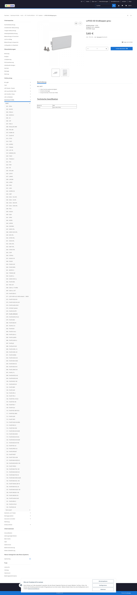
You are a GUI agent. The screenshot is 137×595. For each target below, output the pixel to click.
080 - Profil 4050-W (11, 323)
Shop (130, 1)
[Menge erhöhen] (106, 48)
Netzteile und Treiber (10, 513)
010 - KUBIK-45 (10, 132)
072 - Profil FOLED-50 (11, 299)
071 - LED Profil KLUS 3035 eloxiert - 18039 (17, 296)
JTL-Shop (129, 593)
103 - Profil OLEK (10, 390)
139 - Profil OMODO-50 (12, 495)
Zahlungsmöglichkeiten (10, 536)
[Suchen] (114, 5)
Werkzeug (7, 521)
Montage (6, 71)
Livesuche (7, 567)
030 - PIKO (9, 185)
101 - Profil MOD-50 (11, 384)
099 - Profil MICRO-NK (12, 378)
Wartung (6, 74)
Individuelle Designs (9, 65)
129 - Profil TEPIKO (11, 466)
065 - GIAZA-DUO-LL (11, 279)
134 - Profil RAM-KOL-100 (13, 481)
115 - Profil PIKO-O (11, 425)
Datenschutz (7, 544)
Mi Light (6, 82)
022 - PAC (8, 162)
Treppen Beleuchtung (10, 30)
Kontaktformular (115, 1)
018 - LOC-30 (9, 150)
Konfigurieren (103, 585)
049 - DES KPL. (10, 235)
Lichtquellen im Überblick (11, 45)
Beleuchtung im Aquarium (11, 42)
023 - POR (8, 165)
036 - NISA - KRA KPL (11, 203)
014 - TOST (9, 141)
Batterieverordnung (9, 547)
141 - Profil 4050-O (11, 501)
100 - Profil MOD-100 (11, 381)
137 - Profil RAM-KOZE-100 (13, 489)
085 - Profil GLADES (11, 337)
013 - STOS (9, 138)
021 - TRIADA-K (10, 159)
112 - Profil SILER (10, 416)
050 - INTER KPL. (10, 238)
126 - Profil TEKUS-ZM (12, 457)
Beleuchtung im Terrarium (11, 36)
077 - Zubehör (95, 27)
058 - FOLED (9, 261)
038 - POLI (9, 208)
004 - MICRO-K (10, 115)
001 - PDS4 (9, 106)
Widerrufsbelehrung (9, 550)
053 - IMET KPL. (10, 246)
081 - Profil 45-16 (10, 325)
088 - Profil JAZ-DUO (11, 346)
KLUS (7, 103)
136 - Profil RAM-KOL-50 (12, 486)
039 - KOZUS (9, 211)
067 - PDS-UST (10, 284)
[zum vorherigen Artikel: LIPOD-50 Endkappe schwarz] (127, 15)
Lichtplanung (7, 59)
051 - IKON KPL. (10, 241)
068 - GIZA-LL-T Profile (12, 287)
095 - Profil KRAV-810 (11, 366)
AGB (5, 541)
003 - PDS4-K (9, 112)
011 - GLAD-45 (10, 135)
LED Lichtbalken (8, 97)
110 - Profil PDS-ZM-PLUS (12, 410)
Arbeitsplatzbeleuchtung (11, 33)
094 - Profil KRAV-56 (11, 363)
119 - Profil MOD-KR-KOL (12, 437)
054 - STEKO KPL (10, 249)
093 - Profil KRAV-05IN (12, 361)
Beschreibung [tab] (41, 82)
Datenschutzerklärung (33, 588)
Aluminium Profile (9, 100)
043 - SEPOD (9, 223)
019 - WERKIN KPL (11, 153)
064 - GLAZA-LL (10, 276)
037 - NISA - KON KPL (11, 205)
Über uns (94, 1)
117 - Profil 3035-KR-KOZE (13, 431)
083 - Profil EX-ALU (11, 331)
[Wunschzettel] (122, 5)
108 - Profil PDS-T (10, 404)
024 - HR (8, 167)
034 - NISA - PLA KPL (11, 197)
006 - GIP (8, 121)
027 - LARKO (9, 176)
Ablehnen (103, 589)
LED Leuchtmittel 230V (10, 91)
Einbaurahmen (8, 524)
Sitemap (6, 570)
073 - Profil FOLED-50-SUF (13, 302)
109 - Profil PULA (10, 407)
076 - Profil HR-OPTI (11, 311)
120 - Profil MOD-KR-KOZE (13, 440)
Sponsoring (17, 559)
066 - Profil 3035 (10, 282)
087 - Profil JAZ (10, 343)
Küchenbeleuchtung (9, 24)
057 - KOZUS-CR (10, 258)
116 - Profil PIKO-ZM (11, 428)
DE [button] (81, 1)
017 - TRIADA (9, 147)
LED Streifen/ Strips (9, 94)
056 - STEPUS (9, 255)
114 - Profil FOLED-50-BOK (13, 422)
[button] (119, 5)
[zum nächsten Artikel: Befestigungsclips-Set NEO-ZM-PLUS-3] (131, 15)
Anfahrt (124, 1)
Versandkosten (8, 533)
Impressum (7, 573)
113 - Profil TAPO (10, 419)
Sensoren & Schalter (9, 519)
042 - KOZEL (9, 220)
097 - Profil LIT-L (10, 372)
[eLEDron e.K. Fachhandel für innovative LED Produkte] (9, 5)
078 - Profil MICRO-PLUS (12, 317)
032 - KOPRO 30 (10, 191)
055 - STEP (9, 252)
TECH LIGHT (9, 510)
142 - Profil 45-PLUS (11, 504)
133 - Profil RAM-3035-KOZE (13, 478)
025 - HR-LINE (9, 170)
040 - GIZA (9, 214)
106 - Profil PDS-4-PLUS (12, 399)
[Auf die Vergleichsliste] (76, 23)
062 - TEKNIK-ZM (10, 273)
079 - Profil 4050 (10, 320)
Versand (99, 37)
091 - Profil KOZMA (11, 355)
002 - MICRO (9, 109)
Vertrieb (6, 68)
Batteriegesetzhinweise (10, 576)
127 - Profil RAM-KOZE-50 (13, 460)
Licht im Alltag (8, 39)
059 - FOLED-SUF (10, 264)
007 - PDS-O (9, 124)
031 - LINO (9, 188)
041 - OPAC (9, 217)
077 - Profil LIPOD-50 (11, 314)
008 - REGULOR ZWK (11, 126)
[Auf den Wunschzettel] (80, 23)
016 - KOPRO (9, 144)
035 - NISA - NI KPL (11, 200)
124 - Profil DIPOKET (11, 451)
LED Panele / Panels (9, 88)
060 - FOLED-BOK (10, 267)
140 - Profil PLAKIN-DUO (12, 498)
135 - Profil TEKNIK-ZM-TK (13, 483)
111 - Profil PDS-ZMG (11, 413)
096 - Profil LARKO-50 (11, 369)
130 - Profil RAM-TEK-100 (12, 469)
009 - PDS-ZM (9, 129)
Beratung (6, 53)
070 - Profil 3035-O (11, 293)
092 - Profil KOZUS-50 (12, 358)
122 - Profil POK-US (11, 445)
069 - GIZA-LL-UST (11, 290)
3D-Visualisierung (9, 62)
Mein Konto (7, 539)
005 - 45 (8, 118)
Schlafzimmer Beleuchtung (11, 27)
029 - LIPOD (9, 182)
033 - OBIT (9, 194)
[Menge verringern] (88, 48)
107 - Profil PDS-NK (11, 402)
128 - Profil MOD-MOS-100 (13, 463)
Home (87, 1)
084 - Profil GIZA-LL (11, 334)
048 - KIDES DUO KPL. (12, 232)
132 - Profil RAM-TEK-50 (12, 475)
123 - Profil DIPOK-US (11, 448)
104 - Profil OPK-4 (10, 393)
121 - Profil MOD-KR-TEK (12, 442)
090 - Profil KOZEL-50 (11, 352)
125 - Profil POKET (11, 454)
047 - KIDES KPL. (10, 229)
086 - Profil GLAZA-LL (11, 340)
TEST (5, 85)
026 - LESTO (9, 173)
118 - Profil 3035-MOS (12, 434)
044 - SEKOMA (10, 226)
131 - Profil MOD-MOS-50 (13, 472)
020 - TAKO (9, 156)
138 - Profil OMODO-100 (12, 492)
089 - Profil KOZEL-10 (11, 349)
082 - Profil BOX (10, 328)
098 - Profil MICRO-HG (12, 375)
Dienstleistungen (103, 1)
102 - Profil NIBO (10, 387)
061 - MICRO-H (10, 270)
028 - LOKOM (9, 179)
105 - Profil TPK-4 (10, 396)
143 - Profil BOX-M (11, 507)
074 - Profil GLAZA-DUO (12, 305)
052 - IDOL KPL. (10, 244)
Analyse (6, 56)
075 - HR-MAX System (12, 308)
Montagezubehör (8, 516)
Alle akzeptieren (103, 581)
